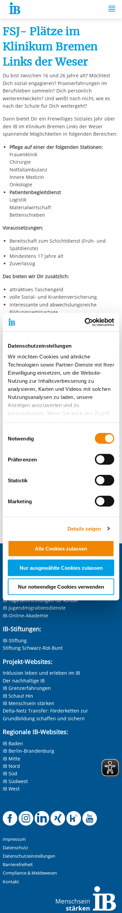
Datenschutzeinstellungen (29, 856)
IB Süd (10, 773)
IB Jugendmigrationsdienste (34, 608)
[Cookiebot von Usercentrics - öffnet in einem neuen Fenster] (86, 322)
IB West (11, 788)
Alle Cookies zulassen (61, 549)
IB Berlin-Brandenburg (28, 751)
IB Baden (13, 743)
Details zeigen (84, 528)
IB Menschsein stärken (28, 703)
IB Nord (11, 766)
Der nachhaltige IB (24, 680)
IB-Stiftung (15, 640)
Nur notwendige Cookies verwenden (61, 587)
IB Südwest (15, 781)
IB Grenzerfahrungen (27, 688)
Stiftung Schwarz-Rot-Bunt (33, 648)
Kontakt (11, 882)
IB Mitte (11, 758)
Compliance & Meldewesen (30, 873)
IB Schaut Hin (18, 696)
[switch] (104, 459)
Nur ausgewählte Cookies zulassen (61, 567)
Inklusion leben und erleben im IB (41, 673)
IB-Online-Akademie (25, 615)
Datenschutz (15, 848)
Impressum (14, 839)
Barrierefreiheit (18, 864)
